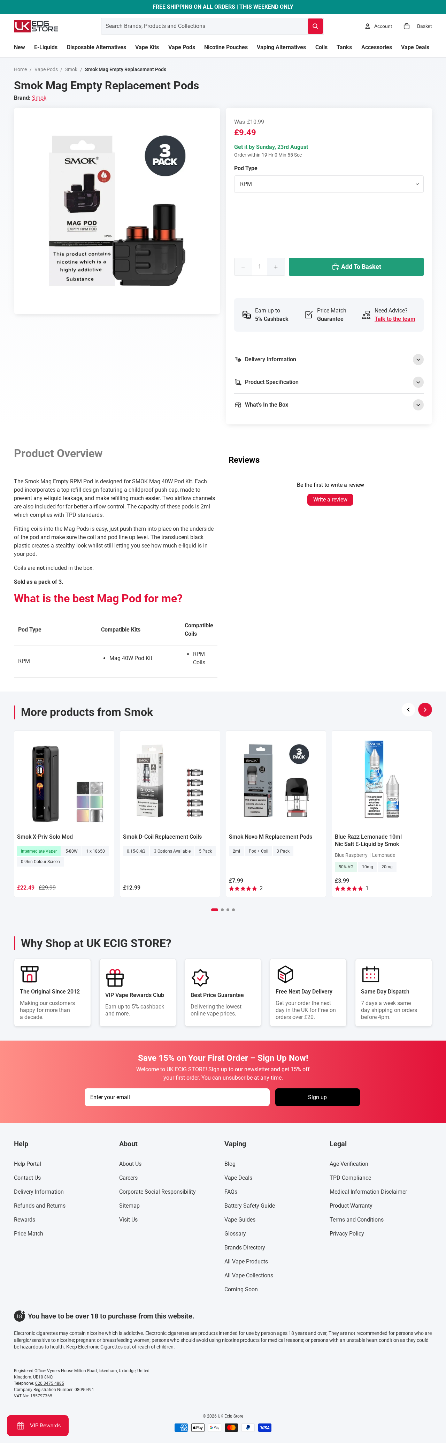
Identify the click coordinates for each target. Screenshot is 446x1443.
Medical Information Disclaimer (368, 1191)
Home (20, 69)
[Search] (315, 26)
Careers (128, 1177)
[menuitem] (19, 47)
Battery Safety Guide (249, 1205)
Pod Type (245, 168)
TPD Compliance (350, 1177)
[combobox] (196, 26)
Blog (230, 1164)
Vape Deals (238, 1177)
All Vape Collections (248, 1275)
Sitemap (129, 1205)
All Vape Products (246, 1261)
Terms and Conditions (357, 1219)
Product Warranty (351, 1205)
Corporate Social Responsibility (157, 1191)
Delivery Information (39, 1191)
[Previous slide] (408, 710)
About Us (130, 1164)
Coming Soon (241, 1289)
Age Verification (349, 1164)
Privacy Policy (347, 1233)
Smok (71, 69)
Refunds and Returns (40, 1205)
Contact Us (27, 1177)
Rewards (24, 1219)
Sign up (317, 1097)
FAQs (230, 1191)
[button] (214, 909)
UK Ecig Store (230, 1416)
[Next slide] (425, 710)
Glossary (235, 1233)
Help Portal (27, 1164)
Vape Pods (46, 69)
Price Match (28, 1233)
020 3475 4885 (49, 1383)
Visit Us (128, 1219)
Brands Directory (244, 1247)
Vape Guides (239, 1219)
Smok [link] (39, 98)
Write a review (330, 499)
